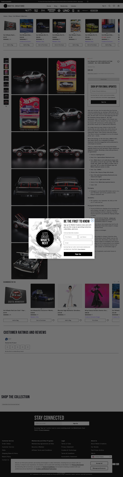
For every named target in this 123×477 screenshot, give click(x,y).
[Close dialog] (92, 220)
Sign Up (78, 254)
